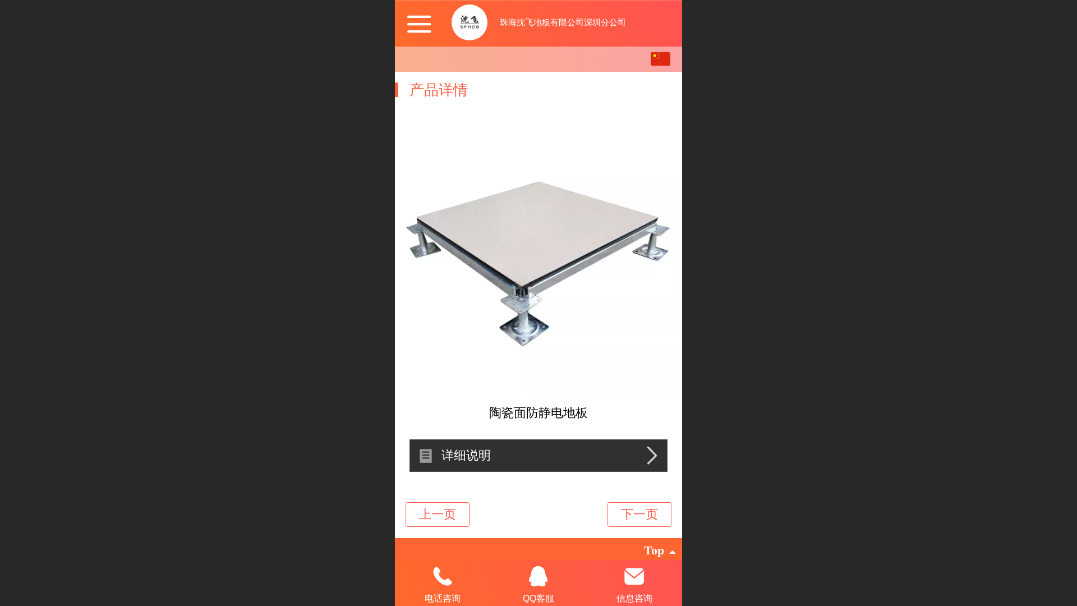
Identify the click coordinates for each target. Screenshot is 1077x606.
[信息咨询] (634, 576)
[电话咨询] (443, 576)
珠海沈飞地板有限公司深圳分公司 (563, 22)
